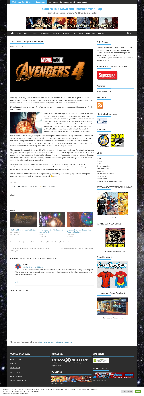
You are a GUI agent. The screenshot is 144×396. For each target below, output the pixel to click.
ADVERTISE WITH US (18, 380)
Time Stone (63, 242)
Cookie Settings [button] (127, 391)
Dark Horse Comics (104, 168)
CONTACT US (15, 368)
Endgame (43, 242)
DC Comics (100, 171)
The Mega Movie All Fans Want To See (23, 230)
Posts (26, 33)
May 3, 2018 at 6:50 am (34, 267)
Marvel (14, 242)
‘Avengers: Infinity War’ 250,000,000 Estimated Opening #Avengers (30, 249)
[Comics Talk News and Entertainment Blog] (12, 33)
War (69, 242)
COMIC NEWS (15, 372)
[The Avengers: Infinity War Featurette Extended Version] (52, 219)
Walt (25, 47)
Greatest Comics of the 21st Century (110, 181)
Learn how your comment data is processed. (55, 342)
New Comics (45, 33)
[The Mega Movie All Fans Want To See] (23, 219)
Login (99, 163)
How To (56, 33)
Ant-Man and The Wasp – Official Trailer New (76, 248)
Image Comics (102, 176)
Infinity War (50, 242)
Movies (19, 242)
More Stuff (90, 33)
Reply (17, 282)
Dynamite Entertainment (105, 173)
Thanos (57, 242)
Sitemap (100, 161)
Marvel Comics (102, 179)
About (34, 33)
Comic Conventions (103, 166)
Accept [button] (138, 391)
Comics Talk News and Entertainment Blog (72, 9)
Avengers (27, 242)
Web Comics (78, 33)
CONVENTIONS (16, 376)
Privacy (101, 33)
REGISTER (14, 363)
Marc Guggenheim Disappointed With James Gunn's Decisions (71, 2)
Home (19, 33)
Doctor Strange (35, 242)
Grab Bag (66, 33)
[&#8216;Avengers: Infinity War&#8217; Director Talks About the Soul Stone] (80, 219)
